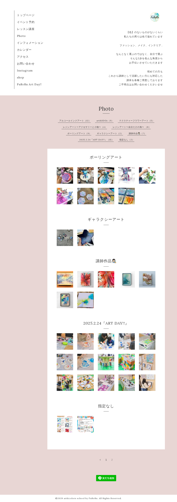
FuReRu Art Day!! (29, 84)
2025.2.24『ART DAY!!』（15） (96, 139)
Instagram (25, 70)
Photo (21, 36)
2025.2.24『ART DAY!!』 (106, 323)
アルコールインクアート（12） (75, 120)
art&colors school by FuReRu (80, 498)
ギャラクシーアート (106, 219)
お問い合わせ (26, 63)
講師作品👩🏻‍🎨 (106, 260)
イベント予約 (26, 22)
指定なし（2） (126, 139)
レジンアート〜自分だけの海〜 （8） (132, 127)
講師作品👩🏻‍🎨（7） (137, 133)
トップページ (26, 15)
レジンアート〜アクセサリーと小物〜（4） (85, 127)
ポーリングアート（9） (79, 133)
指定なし (106, 406)
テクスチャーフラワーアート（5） (136, 120)
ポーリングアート (106, 157)
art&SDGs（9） (105, 120)
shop (20, 77)
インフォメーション (30, 42)
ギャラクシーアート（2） (110, 133)
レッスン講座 (26, 29)
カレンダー (24, 49)
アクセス (23, 56)
